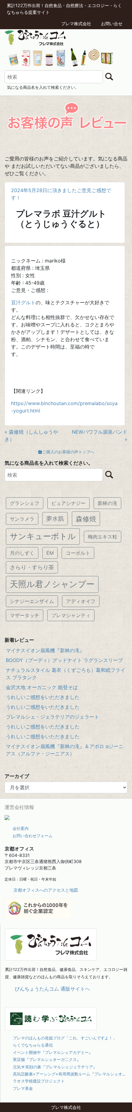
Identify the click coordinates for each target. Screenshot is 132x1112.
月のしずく (22, 553)
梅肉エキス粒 (102, 537)
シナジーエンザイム (32, 601)
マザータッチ (24, 615)
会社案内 (21, 828)
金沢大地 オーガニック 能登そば (42, 687)
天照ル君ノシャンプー (52, 584)
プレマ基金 (23, 1088)
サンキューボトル (43, 536)
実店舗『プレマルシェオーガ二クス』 (47, 1059)
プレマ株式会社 (76, 23)
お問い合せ (111, 23)
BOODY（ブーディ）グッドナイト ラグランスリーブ (64, 660)
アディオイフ (80, 601)
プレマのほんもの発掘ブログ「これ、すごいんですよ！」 (65, 1037)
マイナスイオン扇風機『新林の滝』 (45, 650)
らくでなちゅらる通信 (33, 1045)
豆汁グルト (23, 302)
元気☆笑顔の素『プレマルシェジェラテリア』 (55, 1066)
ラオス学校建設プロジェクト (39, 1080)
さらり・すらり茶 (32, 567)
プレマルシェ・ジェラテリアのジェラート (52, 717)
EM (50, 553)
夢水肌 (55, 518)
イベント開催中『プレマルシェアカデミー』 (53, 1052)
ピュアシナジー (68, 503)
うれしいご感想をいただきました (43, 697)
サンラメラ (22, 519)
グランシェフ (24, 503)
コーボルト (78, 553)
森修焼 (86, 519)
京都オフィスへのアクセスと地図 (46, 890)
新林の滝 (107, 503)
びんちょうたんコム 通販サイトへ (52, 989)
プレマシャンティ (71, 615)
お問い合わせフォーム (32, 835)
